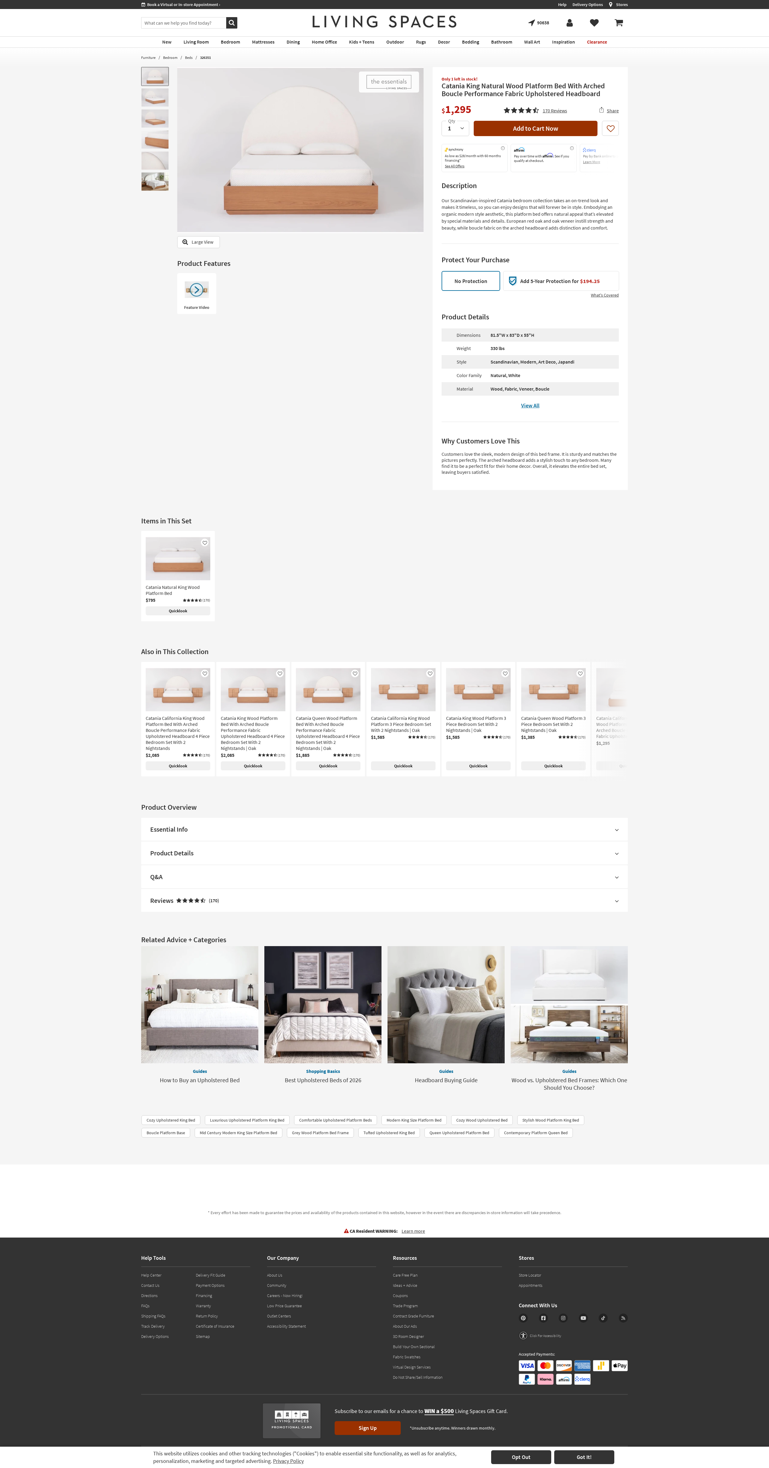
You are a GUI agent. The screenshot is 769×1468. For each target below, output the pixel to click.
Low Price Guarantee (284, 1305)
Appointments (531, 1285)
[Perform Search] (231, 23)
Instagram (563, 1318)
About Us (274, 1275)
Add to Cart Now (535, 128)
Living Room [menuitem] (196, 42)
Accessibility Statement (286, 1326)
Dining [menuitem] (293, 42)
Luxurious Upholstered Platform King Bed (247, 1120)
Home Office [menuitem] (324, 42)
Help (562, 4)
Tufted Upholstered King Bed (389, 1132)
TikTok (603, 1318)
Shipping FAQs (153, 1316)
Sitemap (203, 1336)
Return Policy (207, 1316)
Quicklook (178, 611)
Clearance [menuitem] (597, 42)
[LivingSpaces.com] (384, 21)
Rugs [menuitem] (421, 42)
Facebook (543, 1318)
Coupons (400, 1295)
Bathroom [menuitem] (501, 42)
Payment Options (210, 1285)
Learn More (591, 162)
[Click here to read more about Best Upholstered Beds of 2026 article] (322, 1004)
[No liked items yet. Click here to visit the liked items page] (594, 23)
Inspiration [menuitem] (563, 42)
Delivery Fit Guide (210, 1275)
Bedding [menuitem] (470, 42)
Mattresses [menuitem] (263, 42)
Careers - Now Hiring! (285, 1295)
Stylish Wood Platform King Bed (550, 1120)
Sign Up (368, 1427)
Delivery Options (588, 4)
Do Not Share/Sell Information (417, 1377)
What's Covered (605, 295)
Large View (202, 242)
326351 (205, 57)
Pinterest (523, 1318)
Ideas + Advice (405, 1285)
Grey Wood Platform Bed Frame (320, 1132)
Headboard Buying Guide (446, 1080)
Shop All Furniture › (164, 4)
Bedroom (170, 57)
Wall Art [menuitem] (532, 42)
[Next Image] (419, 150)
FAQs (145, 1305)
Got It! (584, 1457)
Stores (622, 4)
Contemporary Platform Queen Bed (536, 1132)
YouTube (583, 1318)
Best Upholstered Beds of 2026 (323, 1080)
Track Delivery (153, 1326)
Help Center (151, 1275)
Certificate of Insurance (215, 1326)
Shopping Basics (323, 1071)
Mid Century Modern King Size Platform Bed (238, 1132)
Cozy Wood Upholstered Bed (482, 1120)
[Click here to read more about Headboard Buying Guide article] (446, 1004)
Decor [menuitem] (444, 42)
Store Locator (530, 1275)
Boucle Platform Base (166, 1132)
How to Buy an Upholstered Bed (200, 1080)
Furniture (148, 57)
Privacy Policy (288, 1460)
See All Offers (454, 166)
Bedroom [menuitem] (230, 42)
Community (276, 1285)
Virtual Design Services (412, 1367)
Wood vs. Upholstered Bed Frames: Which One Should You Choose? (569, 1083)
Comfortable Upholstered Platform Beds (335, 1120)
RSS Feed (623, 1318)
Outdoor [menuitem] (395, 42)
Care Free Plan (405, 1275)
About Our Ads (405, 1326)
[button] (535, 109)
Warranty (203, 1305)
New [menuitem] (167, 42)
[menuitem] (619, 23)
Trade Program (405, 1305)
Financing (204, 1295)
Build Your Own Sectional (414, 1346)
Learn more (413, 1231)
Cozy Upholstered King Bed (171, 1120)
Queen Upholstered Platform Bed (459, 1132)
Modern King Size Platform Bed (414, 1120)
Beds (189, 57)
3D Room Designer (408, 1336)
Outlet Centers (279, 1316)
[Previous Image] (181, 150)
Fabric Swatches (407, 1357)
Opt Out (521, 1457)
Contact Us (150, 1285)
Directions (149, 1295)
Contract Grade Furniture (413, 1316)
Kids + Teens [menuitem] (361, 42)
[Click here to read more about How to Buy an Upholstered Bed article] (199, 1004)
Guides (200, 1071)
